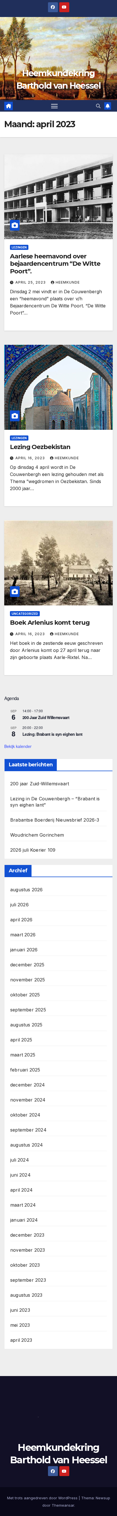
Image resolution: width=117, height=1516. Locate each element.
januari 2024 (24, 1220)
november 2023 (27, 1250)
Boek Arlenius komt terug (50, 622)
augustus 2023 (26, 1295)
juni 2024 (20, 1175)
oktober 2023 (25, 1265)
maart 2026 (22, 934)
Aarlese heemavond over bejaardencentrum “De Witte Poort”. (55, 263)
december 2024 (27, 1085)
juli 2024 (19, 1160)
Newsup (103, 1498)
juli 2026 (19, 904)
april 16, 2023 (30, 458)
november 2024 (28, 1100)
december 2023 (27, 1235)
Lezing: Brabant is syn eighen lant (52, 734)
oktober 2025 (25, 995)
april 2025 (21, 1040)
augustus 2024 (26, 1145)
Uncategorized (25, 613)
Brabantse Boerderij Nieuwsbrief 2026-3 (54, 820)
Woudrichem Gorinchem (37, 835)
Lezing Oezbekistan (40, 447)
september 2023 (28, 1280)
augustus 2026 (26, 889)
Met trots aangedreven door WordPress (43, 1498)
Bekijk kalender (18, 746)
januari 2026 (23, 949)
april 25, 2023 (31, 282)
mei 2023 (20, 1325)
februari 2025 (25, 1070)
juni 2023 (20, 1310)
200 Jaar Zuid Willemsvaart (45, 717)
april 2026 (21, 919)
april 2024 (21, 1190)
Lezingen (19, 247)
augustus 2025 (26, 1025)
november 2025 (27, 980)
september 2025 (28, 1010)
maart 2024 (23, 1205)
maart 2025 (22, 1055)
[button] (98, 106)
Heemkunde (68, 282)
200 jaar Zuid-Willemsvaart (39, 783)
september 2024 (28, 1130)
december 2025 (27, 965)
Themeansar (63, 1505)
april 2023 (21, 1340)
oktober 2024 (25, 1115)
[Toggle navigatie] (54, 106)
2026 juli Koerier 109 (32, 850)
